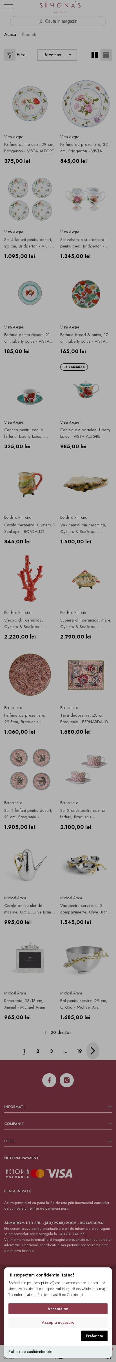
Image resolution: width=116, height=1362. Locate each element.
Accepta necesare (58, 1322)
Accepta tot (58, 1309)
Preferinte (94, 1336)
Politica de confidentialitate (30, 1351)
